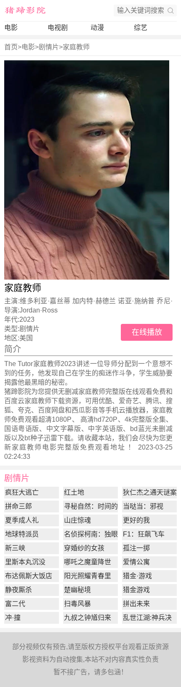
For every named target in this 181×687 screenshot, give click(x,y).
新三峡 (15, 548)
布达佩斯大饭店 (28, 575)
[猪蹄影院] (25, 10)
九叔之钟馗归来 (87, 617)
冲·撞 (13, 617)
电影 (11, 27)
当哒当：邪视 (143, 506)
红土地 (74, 492)
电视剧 (58, 27)
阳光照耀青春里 (87, 575)
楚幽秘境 (77, 589)
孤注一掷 (136, 548)
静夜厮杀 (18, 589)
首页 (11, 47)
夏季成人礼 (22, 520)
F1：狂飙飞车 (144, 534)
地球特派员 (22, 534)
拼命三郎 (18, 506)
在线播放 (147, 332)
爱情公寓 (136, 562)
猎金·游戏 (137, 575)
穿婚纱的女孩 (84, 548)
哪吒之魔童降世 (87, 562)
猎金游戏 (136, 589)
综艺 (140, 27)
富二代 (15, 603)
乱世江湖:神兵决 (147, 617)
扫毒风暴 (77, 603)
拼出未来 (136, 603)
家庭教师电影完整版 (46, 447)
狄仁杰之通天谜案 (150, 492)
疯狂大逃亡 (22, 492)
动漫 (97, 27)
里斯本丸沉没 (25, 562)
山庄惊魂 (77, 520)
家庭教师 (76, 47)
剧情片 (49, 47)
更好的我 (136, 520)
